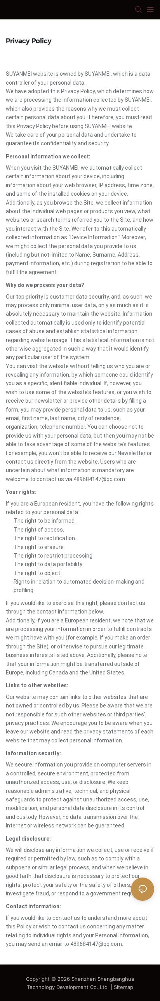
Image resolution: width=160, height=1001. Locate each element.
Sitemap (123, 987)
